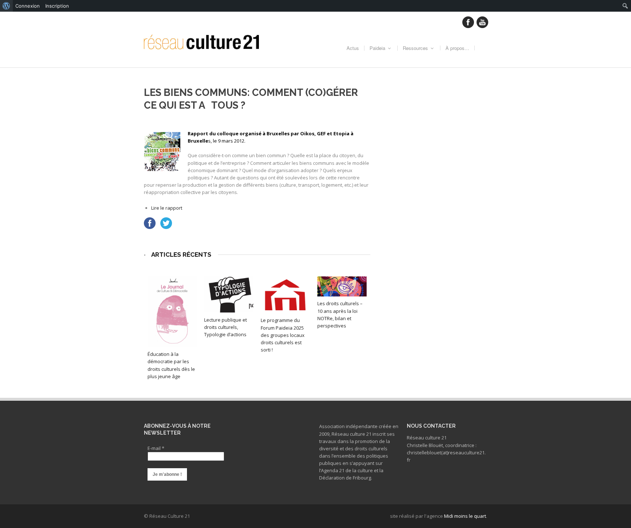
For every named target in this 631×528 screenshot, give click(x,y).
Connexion (27, 6)
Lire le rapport (166, 208)
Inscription (57, 6)
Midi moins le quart (465, 516)
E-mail (156, 448)
